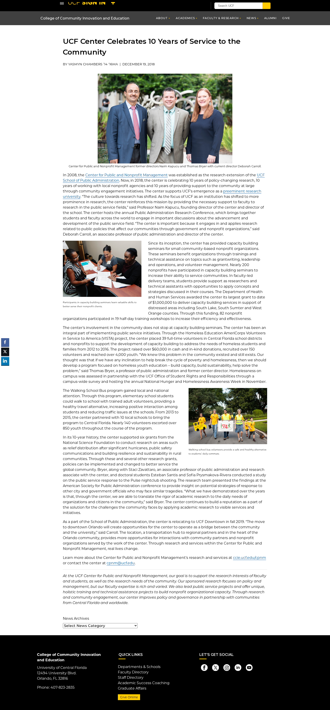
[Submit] (266, 5)
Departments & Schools (139, 667)
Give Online (129, 697)
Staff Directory (130, 677)
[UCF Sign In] (194, 6)
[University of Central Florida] (92, 5)
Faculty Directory (133, 672)
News (251, 18)
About (162, 18)
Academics (185, 18)
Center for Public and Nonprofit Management (126, 175)
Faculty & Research (221, 18)
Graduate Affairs (132, 688)
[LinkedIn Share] (5, 361)
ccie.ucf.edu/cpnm (249, 558)
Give (286, 18)
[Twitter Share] (5, 352)
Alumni (270, 18)
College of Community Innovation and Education (84, 18)
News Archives (76, 618)
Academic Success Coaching (143, 683)
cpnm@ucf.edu (121, 563)
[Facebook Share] (5, 342)
